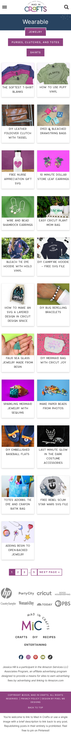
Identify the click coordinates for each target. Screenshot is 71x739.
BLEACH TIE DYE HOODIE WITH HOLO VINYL (18, 266)
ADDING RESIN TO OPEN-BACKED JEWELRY (17, 550)
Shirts (35, 52)
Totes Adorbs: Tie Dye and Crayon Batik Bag (17, 504)
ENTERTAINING (35, 644)
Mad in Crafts (35, 6)
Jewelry (35, 31)
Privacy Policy (30, 698)
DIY (35, 637)
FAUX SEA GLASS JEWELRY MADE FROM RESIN (18, 362)
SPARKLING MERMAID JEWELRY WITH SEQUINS (17, 408)
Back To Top (35, 707)
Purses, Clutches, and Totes (35, 42)
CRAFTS (21, 637)
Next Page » (50, 572)
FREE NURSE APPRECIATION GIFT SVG (18, 179)
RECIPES (49, 637)
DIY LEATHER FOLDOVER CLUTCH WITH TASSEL (17, 133)
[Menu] (4, 7)
